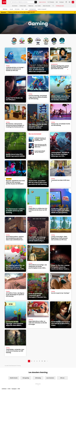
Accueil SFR (4, 2)
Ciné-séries (17, 9)
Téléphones (30, 5)
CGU (9, 388)
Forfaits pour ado (60, 5)
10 (42, 361)
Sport (26, 9)
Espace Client (73, 2)
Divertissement (33, 9)
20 (44, 361)
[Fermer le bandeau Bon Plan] (74, 12)
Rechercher (35, 2)
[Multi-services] (60, 61)
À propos (14, 388)
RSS (19, 388)
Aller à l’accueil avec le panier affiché (66, 2)
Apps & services (42, 2)
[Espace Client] (72, 2)
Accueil (11, 9)
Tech (22, 9)
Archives (4, 388)
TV (53, 5)
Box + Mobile (38, 5)
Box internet (14, 5)
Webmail (69, 2)
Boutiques (62, 2)
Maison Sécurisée (46, 5)
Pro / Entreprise (51, 2)
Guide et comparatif (42, 9)
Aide (57, 2)
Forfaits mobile (23, 5)
